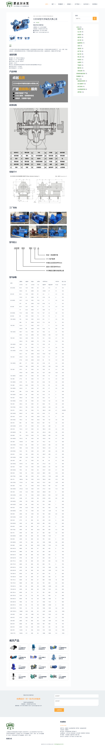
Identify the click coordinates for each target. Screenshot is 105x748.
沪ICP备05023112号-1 (59, 744)
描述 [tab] (10, 46)
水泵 (37, 16)
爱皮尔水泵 (21, 3)
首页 (34, 16)
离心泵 (40, 16)
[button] (48, 4)
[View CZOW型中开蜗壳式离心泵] (12, 38)
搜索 (76, 15)
